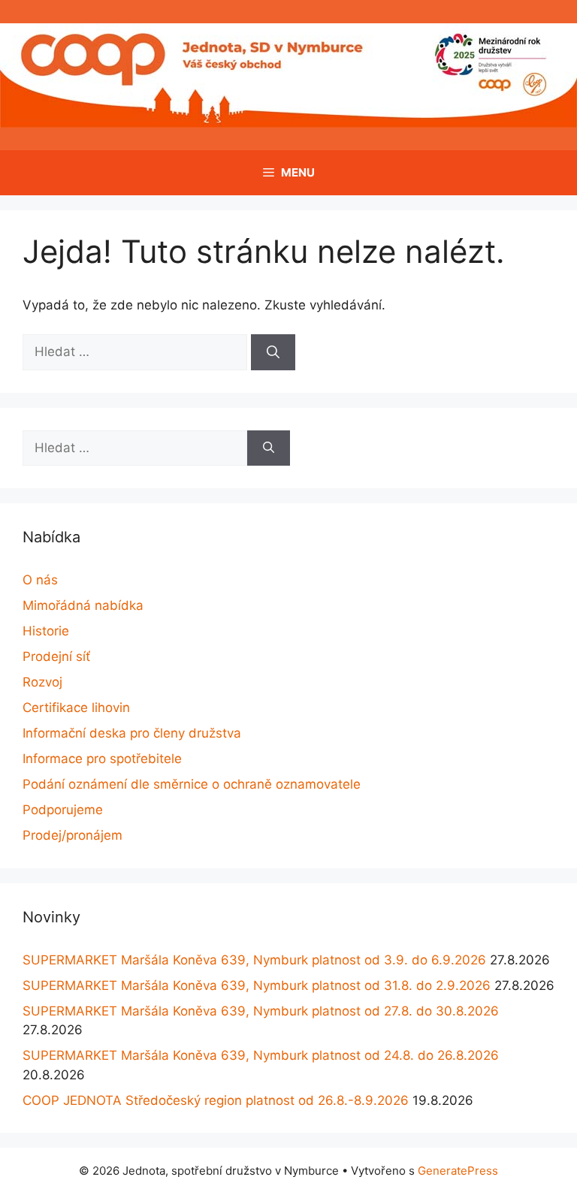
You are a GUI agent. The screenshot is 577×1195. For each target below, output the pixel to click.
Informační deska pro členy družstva (132, 733)
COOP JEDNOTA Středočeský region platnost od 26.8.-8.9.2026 (216, 1100)
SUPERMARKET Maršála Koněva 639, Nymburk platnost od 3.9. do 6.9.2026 (254, 959)
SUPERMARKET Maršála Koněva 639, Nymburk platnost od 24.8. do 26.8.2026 (261, 1055)
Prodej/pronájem (72, 835)
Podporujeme (63, 809)
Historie (46, 630)
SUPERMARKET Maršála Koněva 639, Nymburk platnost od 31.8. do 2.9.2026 (257, 985)
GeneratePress (458, 1170)
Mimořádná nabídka (83, 605)
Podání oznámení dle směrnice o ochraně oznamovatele (192, 784)
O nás (40, 579)
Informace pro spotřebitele (102, 758)
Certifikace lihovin (76, 707)
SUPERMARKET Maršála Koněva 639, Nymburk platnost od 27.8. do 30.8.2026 (261, 1010)
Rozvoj (42, 682)
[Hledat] (273, 352)
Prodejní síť (56, 656)
